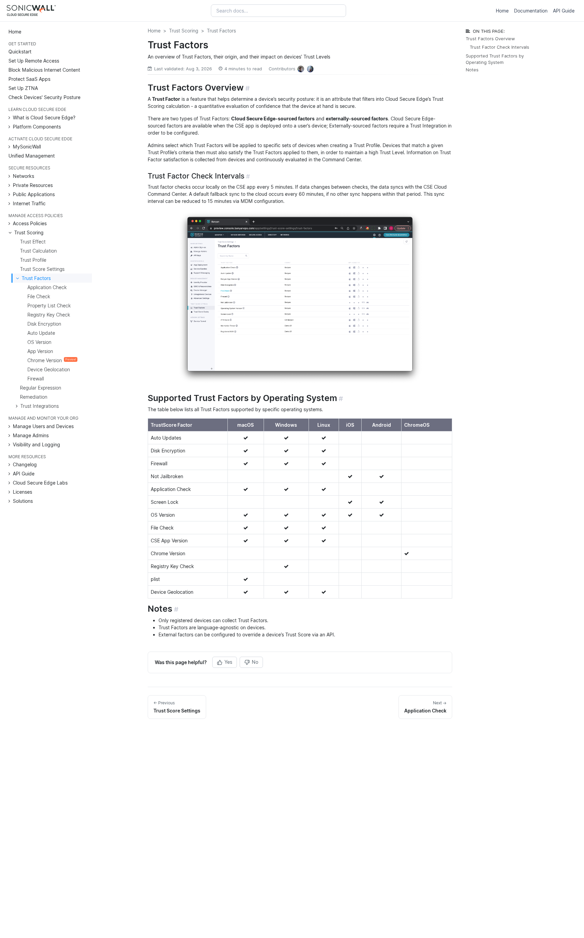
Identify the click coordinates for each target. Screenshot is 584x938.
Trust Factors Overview (490, 38)
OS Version (39, 342)
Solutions (23, 501)
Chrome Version (51, 360)
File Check (38, 296)
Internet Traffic (29, 203)
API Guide (564, 11)
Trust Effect (33, 241)
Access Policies (30, 223)
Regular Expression (40, 388)
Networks (23, 176)
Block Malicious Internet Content (44, 70)
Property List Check (49, 305)
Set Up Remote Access (33, 61)
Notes (472, 69)
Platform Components (37, 127)
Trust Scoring (29, 232)
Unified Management (31, 156)
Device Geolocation (48, 369)
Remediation (33, 397)
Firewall (35, 378)
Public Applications (34, 194)
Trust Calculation (38, 251)
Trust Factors (36, 278)
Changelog (25, 464)
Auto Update (41, 333)
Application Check (47, 287)
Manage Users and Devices (43, 426)
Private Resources (33, 185)
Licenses (22, 492)
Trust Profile (33, 260)
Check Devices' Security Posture (44, 97)
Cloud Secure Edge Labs (40, 483)
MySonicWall (27, 146)
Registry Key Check (48, 315)
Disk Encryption (44, 324)
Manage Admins (31, 435)
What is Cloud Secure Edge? (44, 117)
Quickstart (19, 51)
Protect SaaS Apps (29, 79)
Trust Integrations (39, 406)
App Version (40, 351)
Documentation (531, 11)
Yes (228, 662)
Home (502, 11)
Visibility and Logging (36, 444)
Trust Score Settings (42, 269)
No (255, 662)
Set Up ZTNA (23, 88)
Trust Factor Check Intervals (499, 47)
